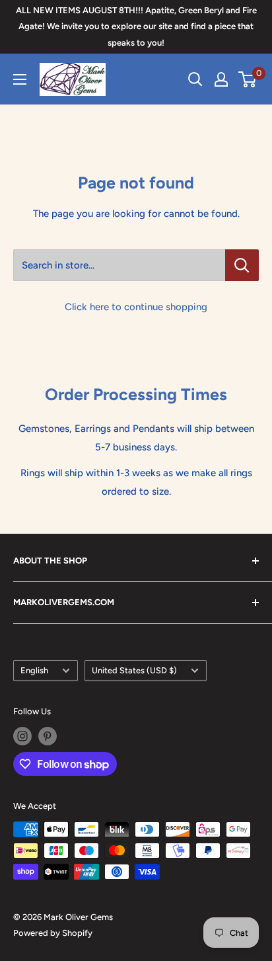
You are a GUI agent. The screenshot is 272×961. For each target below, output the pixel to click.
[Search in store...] (242, 265)
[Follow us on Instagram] (22, 736)
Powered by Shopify (52, 933)
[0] (248, 79)
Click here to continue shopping (136, 307)
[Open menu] (19, 79)
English (34, 670)
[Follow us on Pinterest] (47, 736)
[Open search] (195, 79)
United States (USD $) (134, 670)
